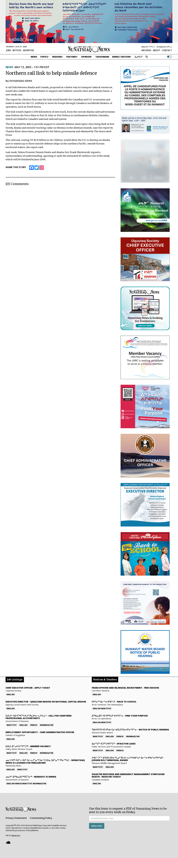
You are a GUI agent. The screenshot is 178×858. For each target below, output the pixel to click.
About (156, 50)
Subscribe (96, 826)
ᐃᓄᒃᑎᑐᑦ (139, 56)
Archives (146, 50)
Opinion (86, 56)
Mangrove (15, 835)
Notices (17, 50)
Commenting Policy (41, 817)
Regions (57, 56)
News (34, 56)
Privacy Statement (16, 817)
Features (71, 56)
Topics (44, 56)
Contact (167, 50)
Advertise (28, 50)
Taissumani (102, 56)
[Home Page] (89, 49)
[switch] (169, 56)
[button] (8, 842)
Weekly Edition (121, 56)
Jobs (8, 50)
